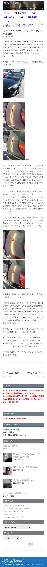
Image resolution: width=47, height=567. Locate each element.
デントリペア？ (20, 13)
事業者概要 (32, 17)
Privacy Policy (7, 562)
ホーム (6, 13)
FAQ (21, 17)
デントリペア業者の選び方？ (13, 511)
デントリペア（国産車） (26, 24)
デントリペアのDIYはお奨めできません (16, 508)
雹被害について (8, 514)
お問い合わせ (9, 17)
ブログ (6, 21)
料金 (33, 13)
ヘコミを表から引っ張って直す (14, 517)
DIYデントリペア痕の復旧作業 (13, 506)
